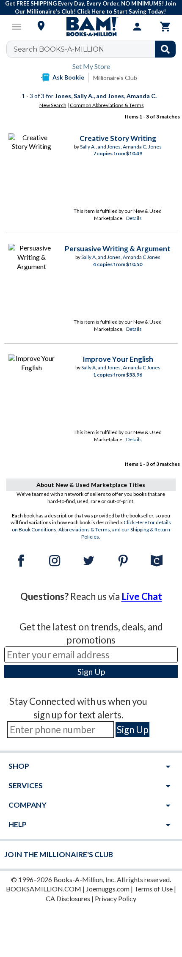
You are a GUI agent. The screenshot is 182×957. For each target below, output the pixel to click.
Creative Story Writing (118, 138)
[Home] (91, 26)
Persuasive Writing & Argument (118, 248)
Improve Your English (118, 359)
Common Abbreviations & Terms (107, 105)
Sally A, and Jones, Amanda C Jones (120, 257)
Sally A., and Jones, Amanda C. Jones (121, 146)
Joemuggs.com (108, 889)
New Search (52, 105)
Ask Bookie (68, 77)
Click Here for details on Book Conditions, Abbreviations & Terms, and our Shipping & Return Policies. (91, 529)
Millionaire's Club (115, 77)
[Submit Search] (165, 49)
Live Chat (141, 596)
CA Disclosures (68, 898)
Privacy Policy (115, 898)
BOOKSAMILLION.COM (43, 889)
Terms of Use (153, 889)
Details (134, 218)
